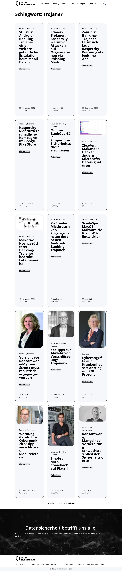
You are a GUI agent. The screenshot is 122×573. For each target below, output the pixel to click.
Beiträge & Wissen (60, 3)
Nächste (71, 503)
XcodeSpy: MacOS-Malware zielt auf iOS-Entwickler (92, 230)
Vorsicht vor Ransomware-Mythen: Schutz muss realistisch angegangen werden (29, 367)
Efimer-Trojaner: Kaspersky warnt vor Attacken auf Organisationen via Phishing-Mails (60, 47)
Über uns (92, 3)
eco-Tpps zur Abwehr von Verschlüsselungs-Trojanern (61, 356)
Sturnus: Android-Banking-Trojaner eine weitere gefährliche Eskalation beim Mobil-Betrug (29, 47)
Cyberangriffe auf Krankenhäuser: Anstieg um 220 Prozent (92, 366)
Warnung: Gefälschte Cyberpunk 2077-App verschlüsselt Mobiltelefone (29, 445)
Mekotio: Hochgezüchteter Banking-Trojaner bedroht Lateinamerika (29, 252)
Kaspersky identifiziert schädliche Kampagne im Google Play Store (29, 136)
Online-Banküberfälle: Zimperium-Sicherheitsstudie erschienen (61, 140)
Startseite (45, 3)
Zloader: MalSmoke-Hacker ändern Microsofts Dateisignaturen (91, 155)
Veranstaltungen (78, 3)
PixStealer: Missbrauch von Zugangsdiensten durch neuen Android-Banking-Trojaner (61, 236)
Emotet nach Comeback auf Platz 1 (59, 463)
